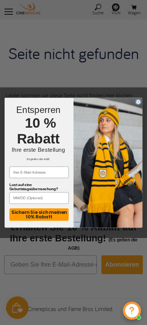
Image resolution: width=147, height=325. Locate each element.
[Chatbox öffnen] (132, 311)
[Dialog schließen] (138, 101)
